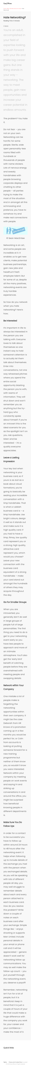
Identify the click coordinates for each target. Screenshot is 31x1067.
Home (4, 8)
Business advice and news (15, 8)
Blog (8, 8)
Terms (5, 1062)
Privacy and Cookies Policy (15, 1062)
